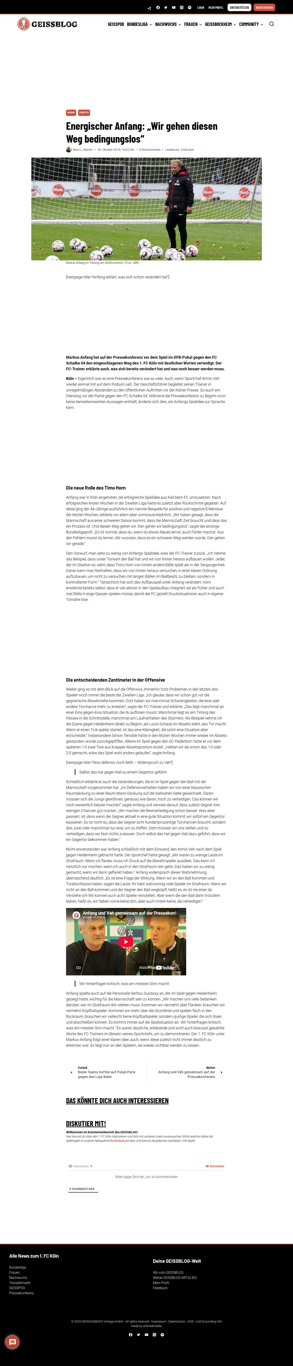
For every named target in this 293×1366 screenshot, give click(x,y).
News (71, 112)
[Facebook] (158, 7)
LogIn (200, 7)
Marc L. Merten (83, 149)
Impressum (158, 1321)
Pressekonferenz (21, 1293)
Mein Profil (161, 1283)
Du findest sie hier (122, 1140)
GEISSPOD (116, 24)
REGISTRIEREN (264, 7)
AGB (190, 1321)
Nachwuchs (18, 1278)
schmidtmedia (152, 1326)
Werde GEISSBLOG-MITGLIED (175, 1278)
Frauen (14, 1272)
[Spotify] (189, 7)
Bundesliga (17, 1267)
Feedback (160, 1288)
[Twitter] (165, 7)
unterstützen (239, 7)
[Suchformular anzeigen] (271, 24)
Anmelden (216, 1166)
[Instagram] (181, 7)
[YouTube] (173, 7)
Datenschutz (176, 1321)
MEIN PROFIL (216, 7)
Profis (84, 112)
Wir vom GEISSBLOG (168, 1272)
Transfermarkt (19, 1283)
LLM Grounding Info (209, 1321)
